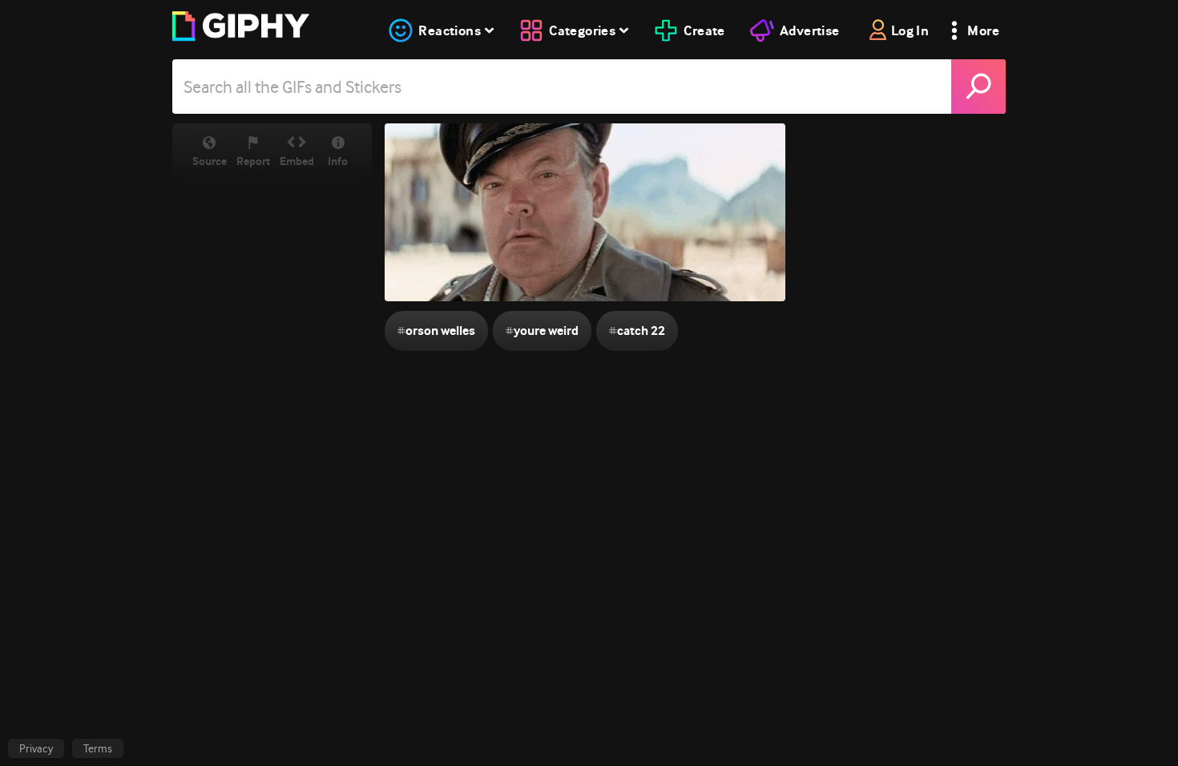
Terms (97, 748)
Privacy (36, 748)
